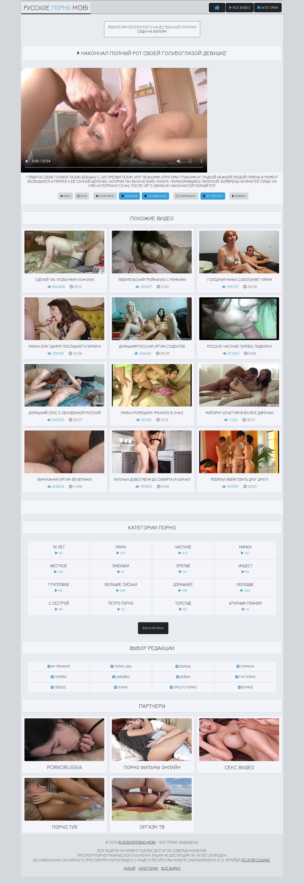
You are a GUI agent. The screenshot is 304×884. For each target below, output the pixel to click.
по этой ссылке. (256, 860)
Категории (269, 7)
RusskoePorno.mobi (137, 842)
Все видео (241, 7)
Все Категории (153, 628)
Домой (129, 868)
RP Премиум (214, 196)
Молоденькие (157, 196)
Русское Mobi (56, 7)
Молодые (131, 196)
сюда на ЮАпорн (152, 31)
